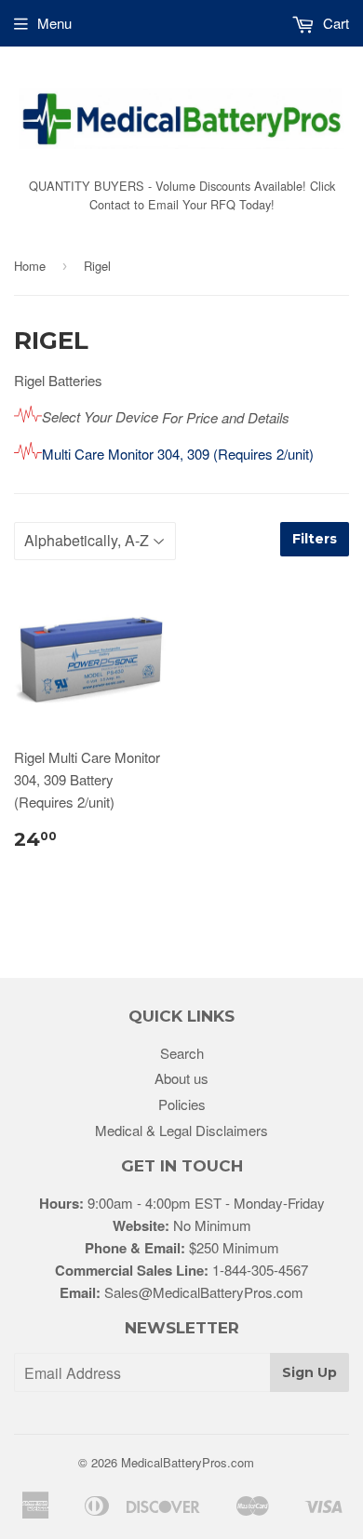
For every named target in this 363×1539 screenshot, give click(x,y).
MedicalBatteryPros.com (187, 1462)
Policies (182, 1104)
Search (182, 1053)
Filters (314, 538)
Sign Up (309, 1372)
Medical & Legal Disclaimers (181, 1130)
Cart (334, 23)
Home (30, 265)
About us (181, 1078)
